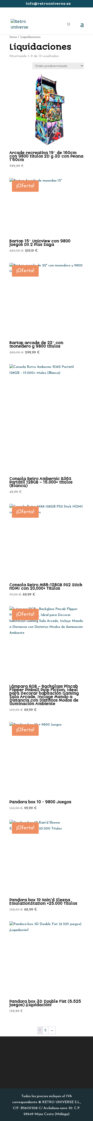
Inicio (13, 37)
